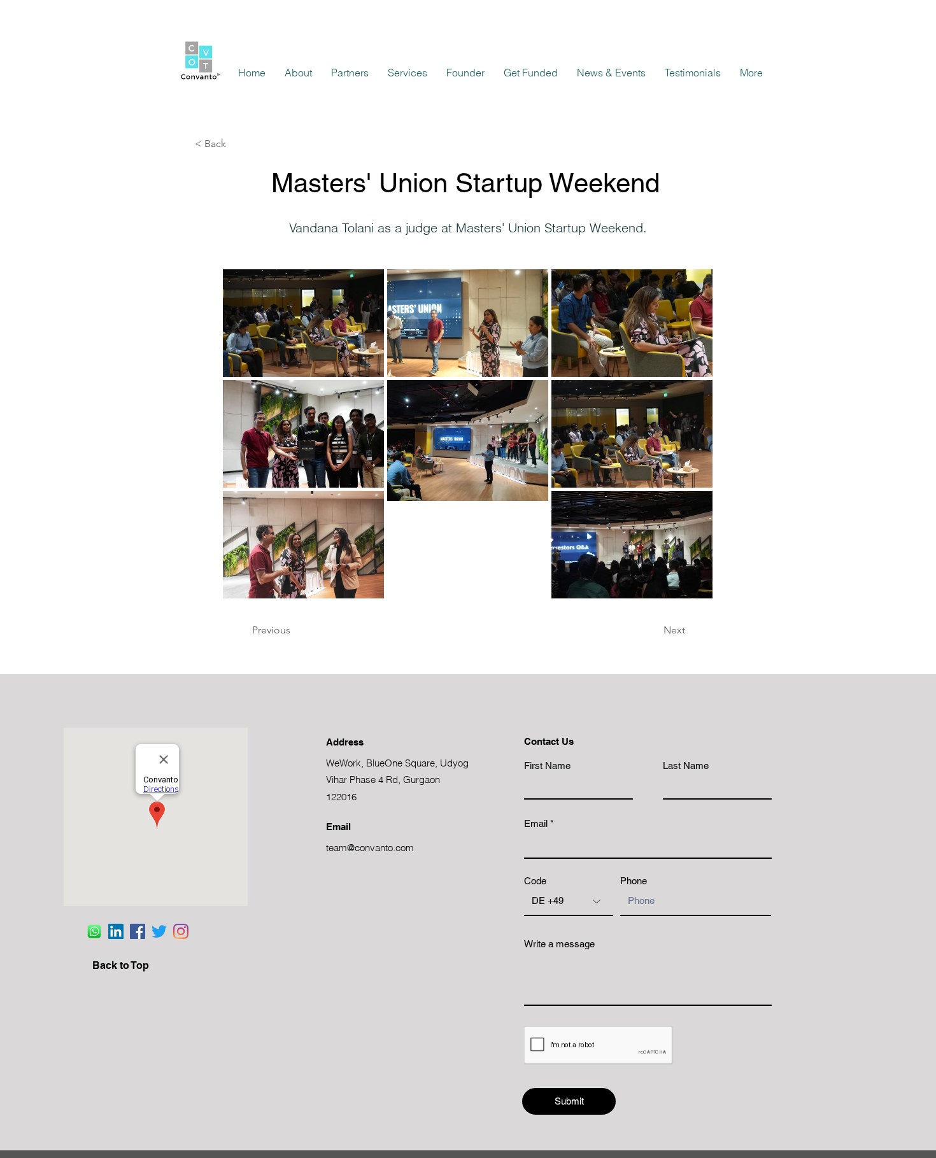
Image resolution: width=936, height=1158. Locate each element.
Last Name (686, 765)
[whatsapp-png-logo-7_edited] (94, 931)
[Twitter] (159, 931)
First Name (547, 765)
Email (536, 823)
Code (535, 881)
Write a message (559, 944)
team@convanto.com (370, 848)
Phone (633, 881)
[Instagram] (180, 931)
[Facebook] (137, 931)
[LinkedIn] (116, 931)
